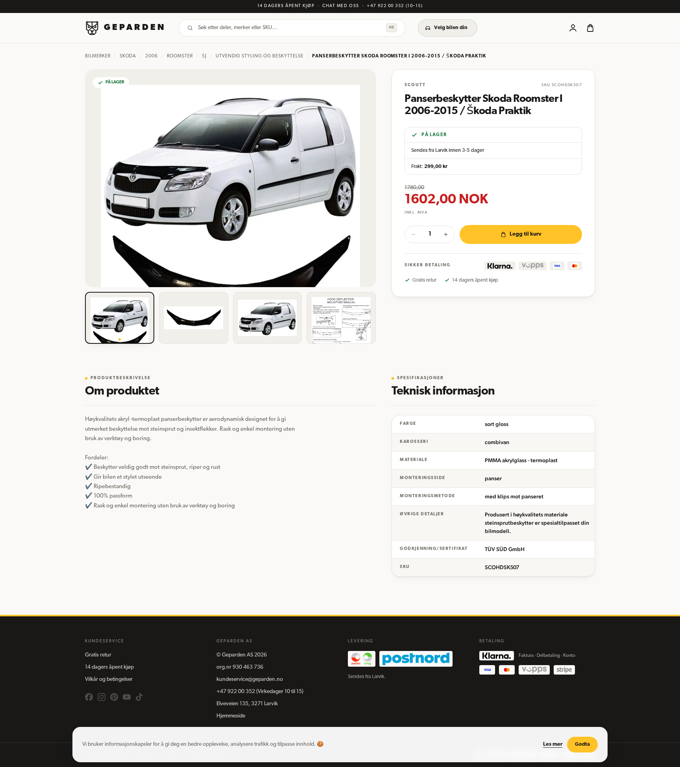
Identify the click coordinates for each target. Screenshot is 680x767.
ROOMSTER (180, 56)
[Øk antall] (446, 234)
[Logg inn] (573, 28)
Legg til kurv (525, 234)
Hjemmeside (230, 716)
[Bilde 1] (119, 318)
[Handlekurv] (590, 28)
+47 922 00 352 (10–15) (395, 6)
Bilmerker (98, 56)
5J (204, 56)
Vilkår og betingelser (109, 679)
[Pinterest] (114, 697)
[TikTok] (139, 697)
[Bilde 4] (341, 318)
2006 (151, 56)
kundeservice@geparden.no (249, 679)
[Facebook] (89, 697)
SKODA (128, 56)
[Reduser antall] (413, 234)
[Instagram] (101, 697)
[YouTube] (127, 697)
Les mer (552, 744)
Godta (582, 744)
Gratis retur (98, 655)
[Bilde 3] (267, 318)
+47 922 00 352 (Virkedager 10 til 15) (259, 692)
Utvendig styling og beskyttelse (259, 56)
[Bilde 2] (193, 318)
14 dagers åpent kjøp (109, 667)
